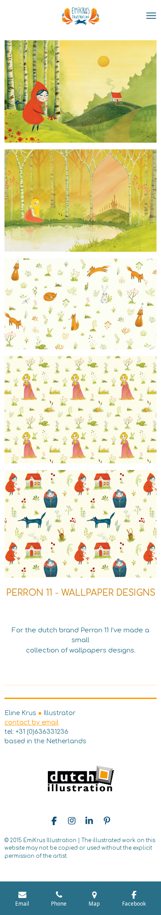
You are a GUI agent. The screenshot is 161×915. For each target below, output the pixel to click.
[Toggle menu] (151, 15)
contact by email (31, 722)
